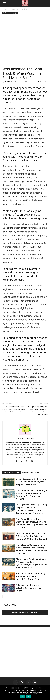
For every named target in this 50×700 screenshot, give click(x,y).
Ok (23, 696)
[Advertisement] (25, 41)
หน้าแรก (5, 9)
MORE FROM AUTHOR (30, 473)
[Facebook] (17, 461)
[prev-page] (3, 596)
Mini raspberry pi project (18, 9)
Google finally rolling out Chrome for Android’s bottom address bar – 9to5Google (38, 411)
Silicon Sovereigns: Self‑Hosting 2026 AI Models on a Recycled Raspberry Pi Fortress (31, 482)
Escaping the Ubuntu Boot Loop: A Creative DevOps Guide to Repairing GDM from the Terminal (31, 536)
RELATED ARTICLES (11, 473)
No (28, 696)
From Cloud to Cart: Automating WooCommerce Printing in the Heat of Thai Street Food (30, 576)
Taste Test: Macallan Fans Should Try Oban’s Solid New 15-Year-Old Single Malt (13, 409)
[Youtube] (33, 461)
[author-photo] (25, 435)
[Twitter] (28, 461)
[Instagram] (23, 461)
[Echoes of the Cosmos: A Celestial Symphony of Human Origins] (8, 588)
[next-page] (7, 596)
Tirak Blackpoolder (11, 82)
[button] (4, 3)
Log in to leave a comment (25, 612)
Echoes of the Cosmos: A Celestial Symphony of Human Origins (30, 588)
